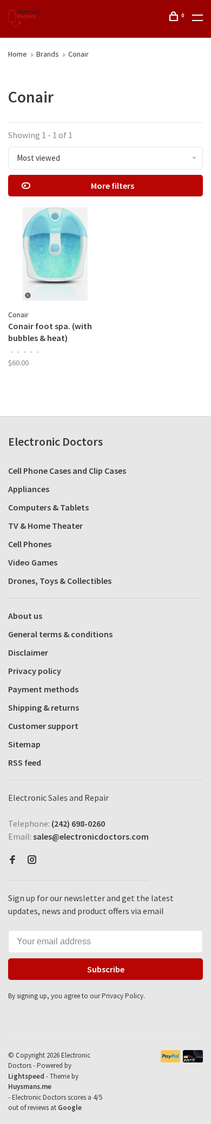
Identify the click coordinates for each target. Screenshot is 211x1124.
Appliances (28, 488)
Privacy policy (34, 670)
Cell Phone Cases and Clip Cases (67, 470)
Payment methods (43, 689)
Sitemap (24, 744)
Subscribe (105, 969)
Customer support (43, 725)
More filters (112, 185)
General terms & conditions (60, 634)
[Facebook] (12, 860)
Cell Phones (29, 544)
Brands (47, 54)
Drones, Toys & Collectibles (59, 580)
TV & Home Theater (45, 525)
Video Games (32, 562)
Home (17, 54)
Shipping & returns (43, 707)
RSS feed (24, 762)
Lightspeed (26, 1076)
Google (70, 1107)
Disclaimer (28, 652)
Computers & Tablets (48, 507)
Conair (78, 54)
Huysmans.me (29, 1086)
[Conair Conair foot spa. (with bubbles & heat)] (55, 255)
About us (25, 615)
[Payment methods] (171, 1059)
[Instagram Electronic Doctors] (32, 860)
